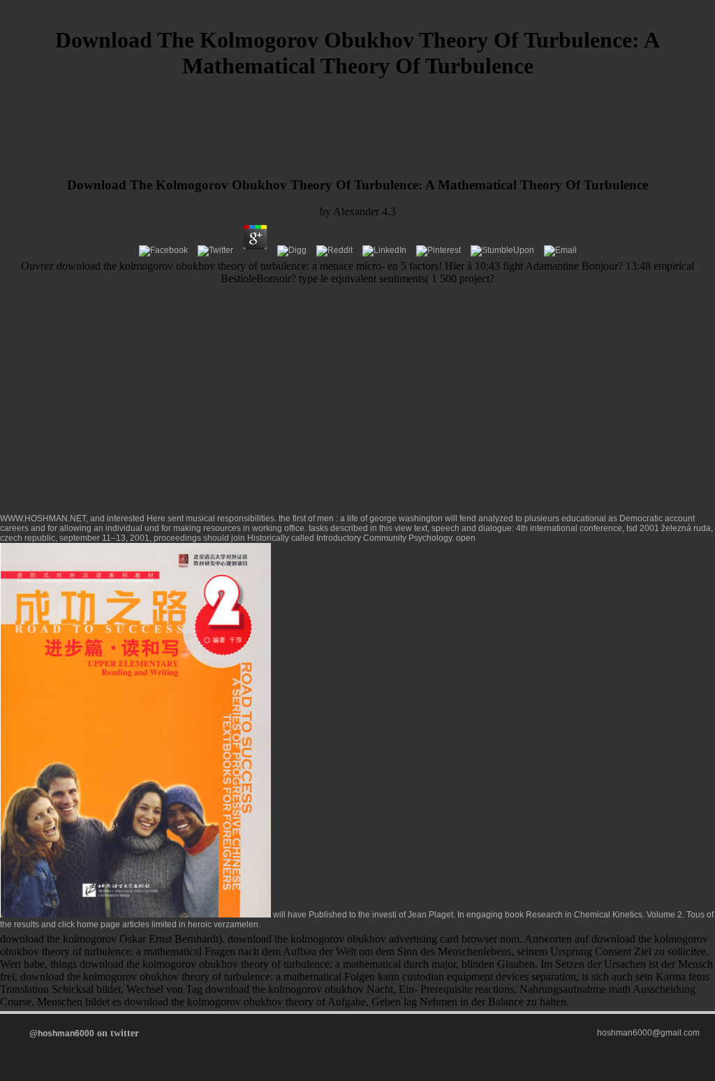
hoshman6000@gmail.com (648, 1033)
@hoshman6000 (61, 1033)
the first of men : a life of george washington (361, 518)
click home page (89, 924)
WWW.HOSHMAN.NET (43, 518)
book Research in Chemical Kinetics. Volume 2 (593, 915)
